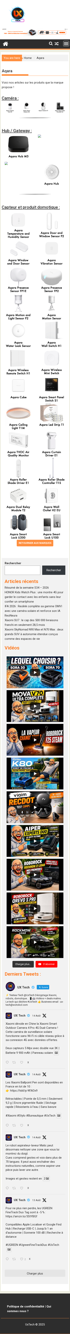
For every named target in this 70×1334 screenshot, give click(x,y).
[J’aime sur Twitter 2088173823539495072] (23, 1188)
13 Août (36, 1200)
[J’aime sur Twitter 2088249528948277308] (23, 1062)
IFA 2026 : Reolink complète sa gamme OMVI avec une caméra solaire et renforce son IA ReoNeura (33, 610)
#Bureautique (34, 1116)
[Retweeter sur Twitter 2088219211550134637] (15, 1125)
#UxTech (49, 1116)
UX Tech (19, 1015)
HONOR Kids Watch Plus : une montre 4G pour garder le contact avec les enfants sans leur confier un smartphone (34, 597)
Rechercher (13, 563)
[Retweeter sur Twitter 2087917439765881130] (15, 1259)
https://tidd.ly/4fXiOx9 (24, 1090)
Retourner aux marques (35, 543)
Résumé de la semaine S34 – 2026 (27, 587)
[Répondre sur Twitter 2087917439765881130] (8, 1259)
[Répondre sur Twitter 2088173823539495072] (8, 1188)
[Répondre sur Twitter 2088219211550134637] (8, 1125)
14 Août (36, 1015)
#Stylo (21, 1116)
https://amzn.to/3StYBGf (21, 1216)
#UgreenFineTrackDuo (33, 1245)
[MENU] (66, 43)
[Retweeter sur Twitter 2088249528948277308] (15, 1062)
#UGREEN (12, 1245)
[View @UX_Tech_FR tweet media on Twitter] (56, 1052)
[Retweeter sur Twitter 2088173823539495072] (15, 1188)
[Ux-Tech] (5, 43)
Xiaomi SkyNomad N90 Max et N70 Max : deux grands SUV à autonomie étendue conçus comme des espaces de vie (34, 634)
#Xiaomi (11, 1116)
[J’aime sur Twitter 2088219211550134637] (23, 1125)
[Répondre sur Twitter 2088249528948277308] (8, 1062)
